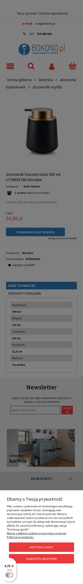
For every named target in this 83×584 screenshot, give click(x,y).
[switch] (9, 575)
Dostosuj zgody (41, 547)
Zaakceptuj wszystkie (41, 559)
